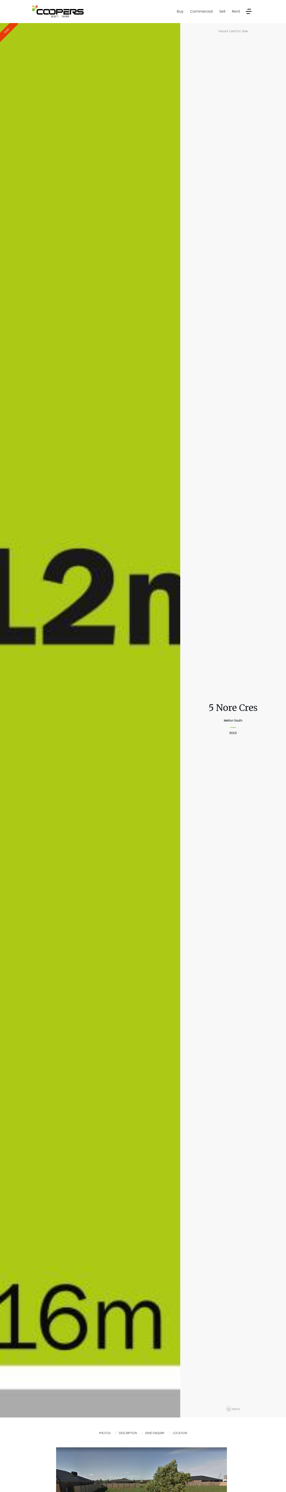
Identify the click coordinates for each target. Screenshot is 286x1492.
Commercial (201, 11)
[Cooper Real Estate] (58, 11)
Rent (236, 11)
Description (128, 1433)
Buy (180, 11)
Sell (222, 11)
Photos (105, 1433)
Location (180, 1433)
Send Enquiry (155, 1433)
